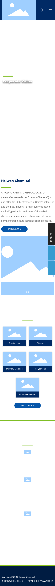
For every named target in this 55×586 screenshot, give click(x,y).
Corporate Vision (17, 81)
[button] (13, 164)
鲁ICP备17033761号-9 (12, 581)
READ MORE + (14, 103)
